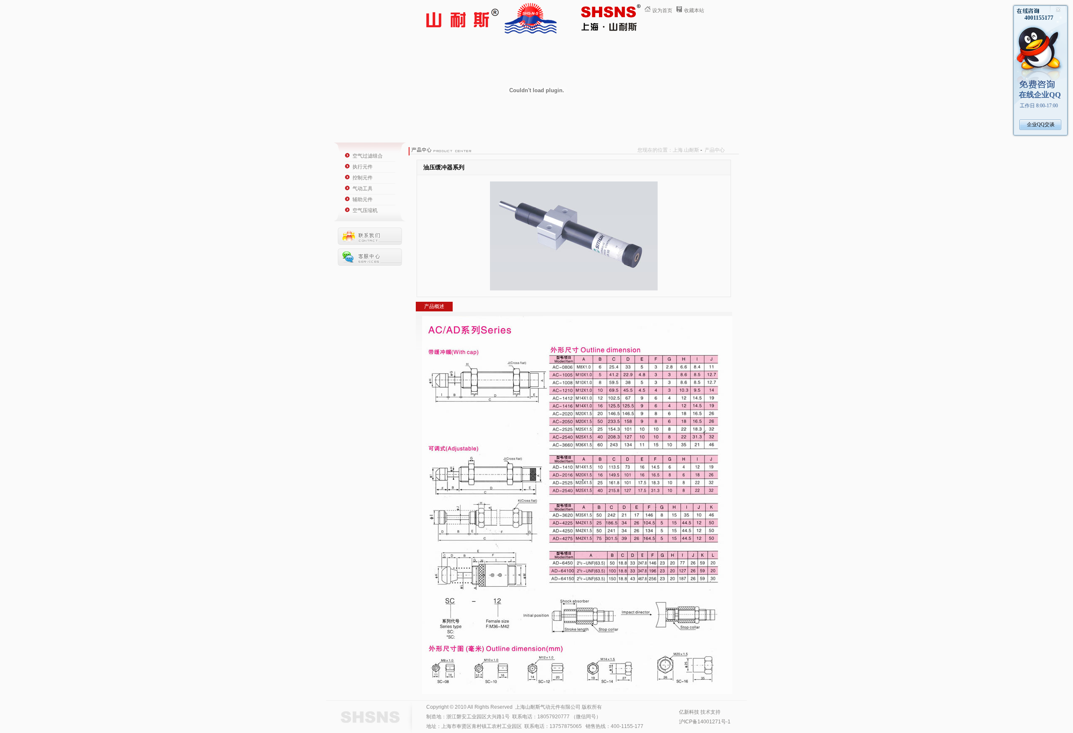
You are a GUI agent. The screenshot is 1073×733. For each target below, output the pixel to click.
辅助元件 (362, 199)
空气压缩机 (365, 210)
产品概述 (434, 306)
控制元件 (362, 178)
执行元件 (362, 167)
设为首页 (662, 10)
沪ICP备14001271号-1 (705, 722)
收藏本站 (694, 10)
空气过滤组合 (367, 156)
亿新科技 (689, 712)
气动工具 (362, 189)
